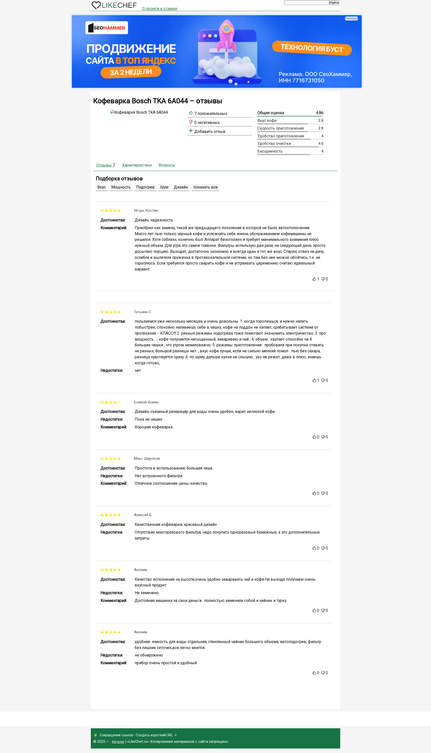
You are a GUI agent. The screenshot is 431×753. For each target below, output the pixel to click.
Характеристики (137, 165)
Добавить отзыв (209, 131)
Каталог (118, 742)
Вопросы (167, 165)
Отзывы (105, 165)
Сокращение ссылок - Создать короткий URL (136, 735)
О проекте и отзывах (159, 8)
